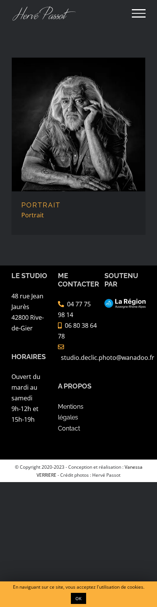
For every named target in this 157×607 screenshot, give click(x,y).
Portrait (32, 215)
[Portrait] (78, 124)
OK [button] (78, 598)
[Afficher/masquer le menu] (138, 13)
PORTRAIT (41, 205)
